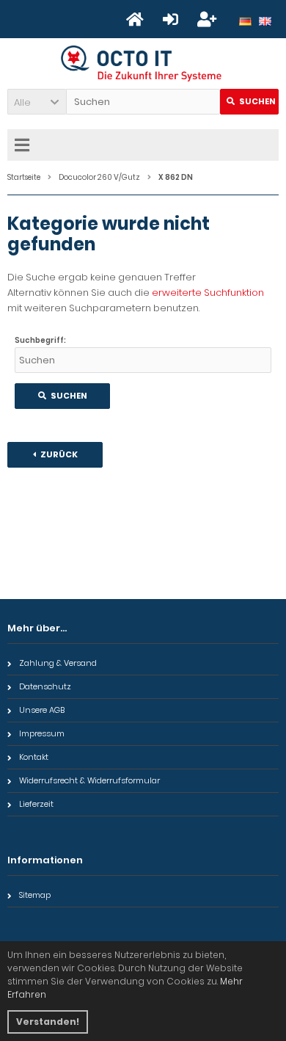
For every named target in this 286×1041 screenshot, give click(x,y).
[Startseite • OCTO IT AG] (143, 63)
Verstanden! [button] (47, 1021)
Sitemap (35, 895)
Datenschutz (45, 686)
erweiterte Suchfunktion (208, 293)
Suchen (249, 101)
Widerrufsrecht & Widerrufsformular (89, 780)
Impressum (42, 733)
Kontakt (33, 757)
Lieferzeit (36, 804)
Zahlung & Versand (58, 663)
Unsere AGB (42, 710)
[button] (36, 102)
